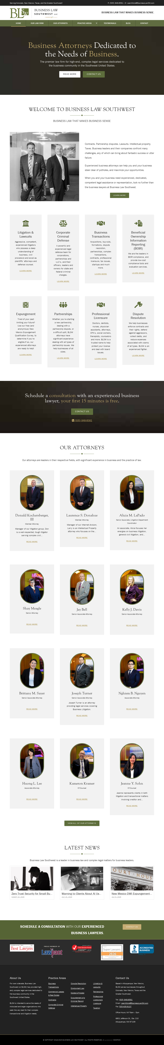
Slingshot (108, 1040)
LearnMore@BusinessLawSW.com (134, 1003)
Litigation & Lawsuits (97, 985)
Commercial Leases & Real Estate (56, 993)
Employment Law (77, 988)
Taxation (96, 1008)
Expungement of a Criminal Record (78, 999)
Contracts (52, 1000)
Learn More (119, 195)
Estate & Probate (77, 993)
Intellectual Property (79, 1006)
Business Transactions (53, 985)
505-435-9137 (125, 1006)
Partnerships (98, 991)
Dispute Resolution (78, 983)
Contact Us (94, 74)
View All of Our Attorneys (82, 823)
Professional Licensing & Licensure (98, 999)
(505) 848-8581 (83, 420)
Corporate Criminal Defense (55, 1006)
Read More (69, 74)
